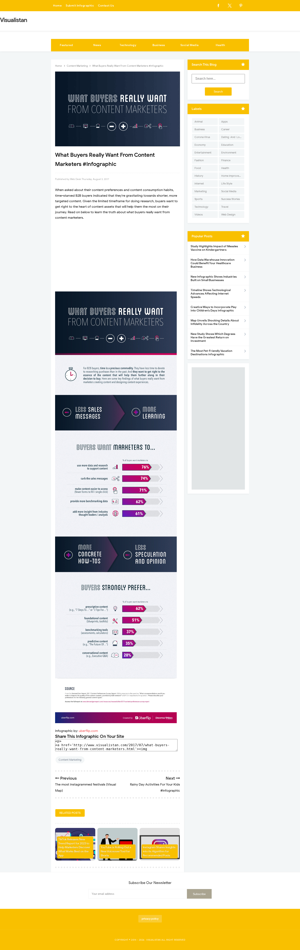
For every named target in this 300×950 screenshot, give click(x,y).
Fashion (199, 160)
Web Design (228, 214)
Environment (228, 152)
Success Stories (230, 199)
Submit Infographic (80, 5)
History (198, 176)
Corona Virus (202, 137)
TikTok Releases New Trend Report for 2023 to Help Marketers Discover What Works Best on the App (74, 847)
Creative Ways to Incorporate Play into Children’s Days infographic (214, 308)
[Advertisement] (117, 253)
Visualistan (153, 939)
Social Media (189, 45)
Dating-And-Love (231, 137)
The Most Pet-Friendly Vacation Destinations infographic (211, 352)
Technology (128, 45)
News (97, 45)
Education (227, 145)
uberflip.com (88, 731)
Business (158, 45)
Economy (200, 145)
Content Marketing (70, 759)
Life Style (226, 183)
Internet (199, 183)
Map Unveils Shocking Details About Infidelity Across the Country (215, 322)
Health (220, 45)
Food (197, 168)
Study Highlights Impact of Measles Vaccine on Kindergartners (214, 248)
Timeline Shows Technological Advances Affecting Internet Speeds (211, 293)
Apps (224, 121)
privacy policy (150, 918)
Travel (224, 207)
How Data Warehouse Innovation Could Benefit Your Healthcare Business (212, 263)
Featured (66, 45)
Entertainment (202, 152)
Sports (198, 199)
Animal (198, 121)
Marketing (200, 191)
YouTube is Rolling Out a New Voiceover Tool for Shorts (116, 851)
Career (225, 129)
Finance (225, 160)
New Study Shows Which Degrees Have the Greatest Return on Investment (213, 337)
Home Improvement (232, 176)
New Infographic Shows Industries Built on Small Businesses (214, 278)
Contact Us (106, 5)
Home (57, 5)
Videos (198, 214)
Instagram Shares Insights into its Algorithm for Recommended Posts (159, 851)
